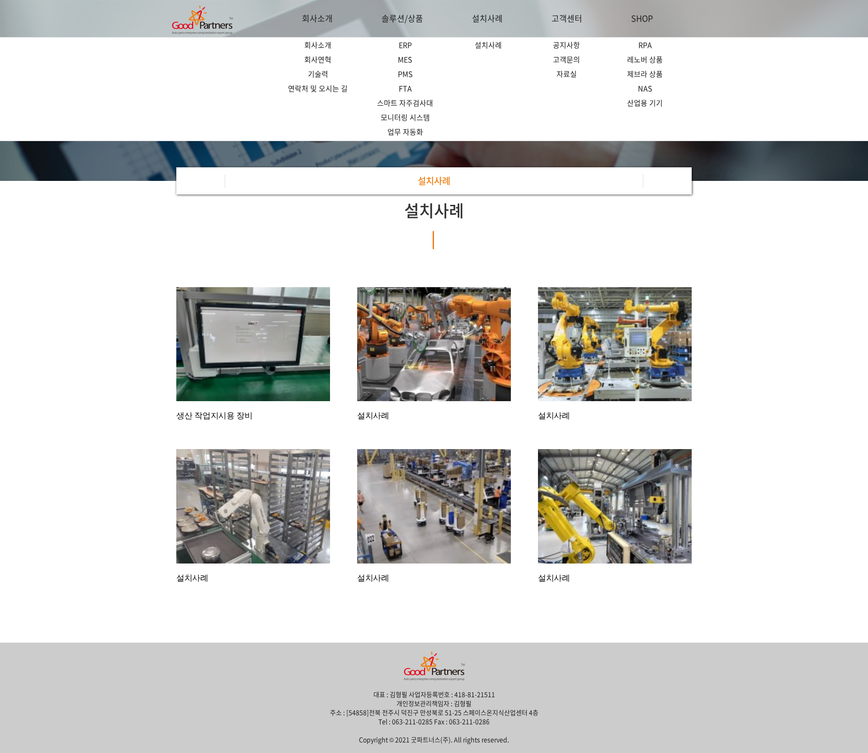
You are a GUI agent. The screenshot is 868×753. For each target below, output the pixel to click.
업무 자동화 (405, 131)
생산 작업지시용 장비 (214, 415)
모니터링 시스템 (405, 117)
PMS (405, 73)
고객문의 (566, 59)
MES (405, 59)
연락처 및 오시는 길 (318, 88)
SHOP (642, 18)
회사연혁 (317, 59)
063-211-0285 (412, 721)
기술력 (318, 73)
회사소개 (317, 18)
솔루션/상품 (402, 18)
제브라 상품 (645, 73)
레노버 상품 (645, 59)
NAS (645, 88)
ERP (405, 44)
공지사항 (566, 44)
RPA (645, 44)
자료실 (567, 73)
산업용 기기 (645, 102)
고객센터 (567, 18)
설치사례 (487, 18)
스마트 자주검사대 (405, 102)
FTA (405, 88)
